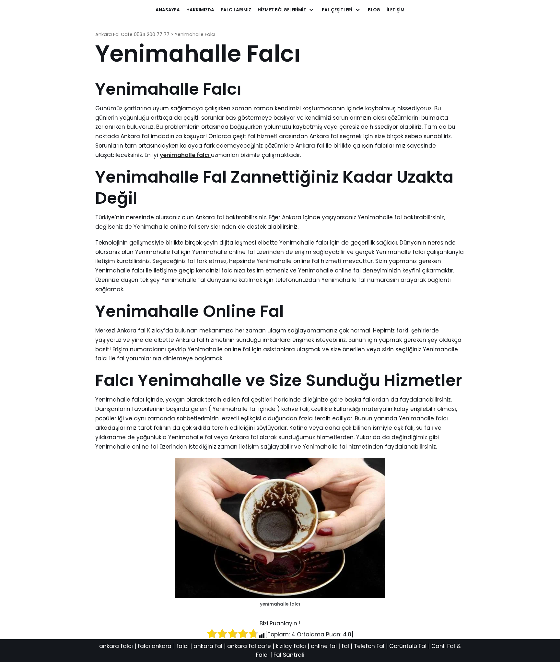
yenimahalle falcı (185, 155)
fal (345, 646)
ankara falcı (116, 646)
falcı (182, 646)
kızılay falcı (291, 646)
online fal (324, 646)
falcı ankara (154, 646)
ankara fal (207, 646)
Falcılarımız (236, 10)
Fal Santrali (289, 655)
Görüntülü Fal (407, 646)
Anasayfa (168, 10)
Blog (374, 10)
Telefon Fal (369, 646)
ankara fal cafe (249, 646)
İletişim (395, 10)
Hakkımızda (200, 10)
